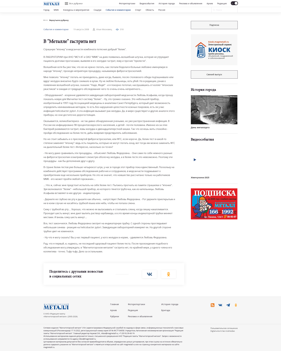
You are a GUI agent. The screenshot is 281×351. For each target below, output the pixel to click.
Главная (114, 304)
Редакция (222, 3)
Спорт (138, 9)
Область (150, 9)
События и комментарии (118, 9)
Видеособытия (147, 3)
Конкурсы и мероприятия (76, 9)
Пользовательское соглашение (224, 328)
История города (167, 3)
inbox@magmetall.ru (109, 333)
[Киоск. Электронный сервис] (214, 49)
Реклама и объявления (190, 3)
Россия (161, 9)
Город (46, 9)
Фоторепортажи (127, 3)
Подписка (214, 25)
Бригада (165, 310)
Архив (210, 3)
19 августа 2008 (81, 29)
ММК (56, 9)
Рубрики (114, 316)
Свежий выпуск (214, 74)
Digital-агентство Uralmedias (222, 331)
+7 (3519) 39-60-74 (126, 333)
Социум (97, 9)
